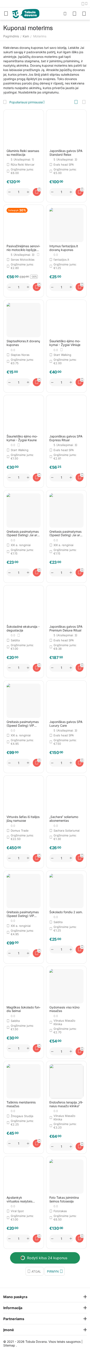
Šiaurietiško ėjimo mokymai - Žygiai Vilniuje (64, 343)
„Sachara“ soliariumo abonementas (63, 818)
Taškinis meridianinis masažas (21, 1104)
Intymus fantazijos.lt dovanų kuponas (63, 248)
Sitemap (9, 1345)
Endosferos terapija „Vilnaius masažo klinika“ (66, 1104)
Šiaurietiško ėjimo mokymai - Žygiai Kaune (22, 438)
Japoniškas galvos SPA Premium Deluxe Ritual (65, 628)
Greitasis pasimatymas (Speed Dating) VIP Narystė (23, 724)
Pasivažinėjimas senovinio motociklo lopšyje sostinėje (23, 248)
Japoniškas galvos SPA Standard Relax (65, 152)
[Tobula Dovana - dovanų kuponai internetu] (26, 13)
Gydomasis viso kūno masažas (64, 1009)
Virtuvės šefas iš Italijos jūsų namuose (23, 818)
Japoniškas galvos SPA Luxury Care (65, 723)
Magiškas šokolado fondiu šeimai (23, 1009)
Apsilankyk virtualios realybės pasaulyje (19, 1199)
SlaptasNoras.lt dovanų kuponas (23, 343)
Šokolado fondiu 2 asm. (66, 912)
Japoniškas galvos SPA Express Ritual (65, 438)
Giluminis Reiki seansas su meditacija (23, 152)
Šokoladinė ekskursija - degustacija (23, 628)
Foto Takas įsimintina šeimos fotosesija (64, 1199)
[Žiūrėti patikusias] (74, 13)
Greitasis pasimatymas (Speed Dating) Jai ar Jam (23, 533)
